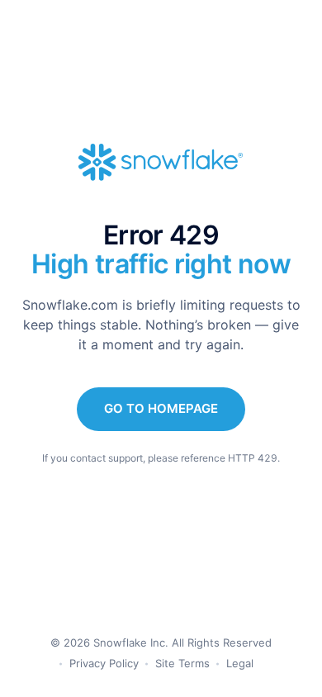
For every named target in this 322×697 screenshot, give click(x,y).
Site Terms (182, 663)
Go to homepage (161, 408)
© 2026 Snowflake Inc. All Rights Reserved (161, 642)
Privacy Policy (104, 663)
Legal (239, 663)
